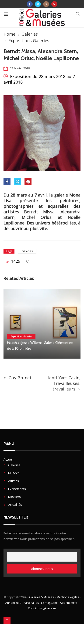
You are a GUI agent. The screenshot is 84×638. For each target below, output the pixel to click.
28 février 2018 (20, 68)
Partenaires (31, 603)
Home (9, 34)
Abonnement (68, 603)
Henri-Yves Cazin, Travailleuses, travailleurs (63, 383)
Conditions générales (42, 608)
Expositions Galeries (28, 40)
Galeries (29, 34)
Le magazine (49, 603)
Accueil (8, 459)
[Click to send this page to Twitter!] (17, 181)
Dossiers (14, 497)
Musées (14, 473)
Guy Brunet (19, 377)
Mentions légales (68, 597)
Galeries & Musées (41, 597)
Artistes (13, 481)
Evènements (17, 489)
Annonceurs (13, 603)
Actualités (15, 504)
